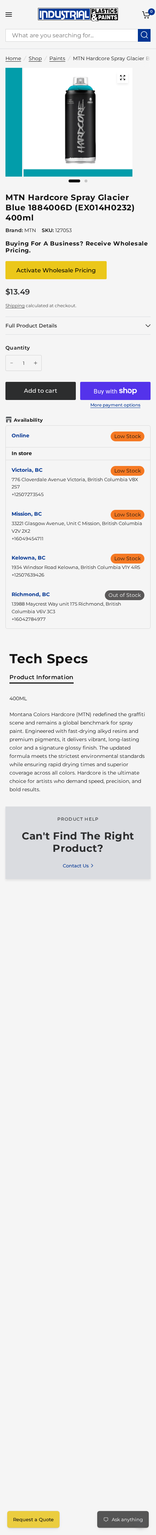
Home (13, 58)
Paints (57, 58)
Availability (28, 420)
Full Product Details (31, 325)
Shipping (15, 305)
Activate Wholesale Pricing (56, 270)
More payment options (115, 405)
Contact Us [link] (76, 865)
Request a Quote (33, 1519)
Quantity (17, 347)
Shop (35, 58)
